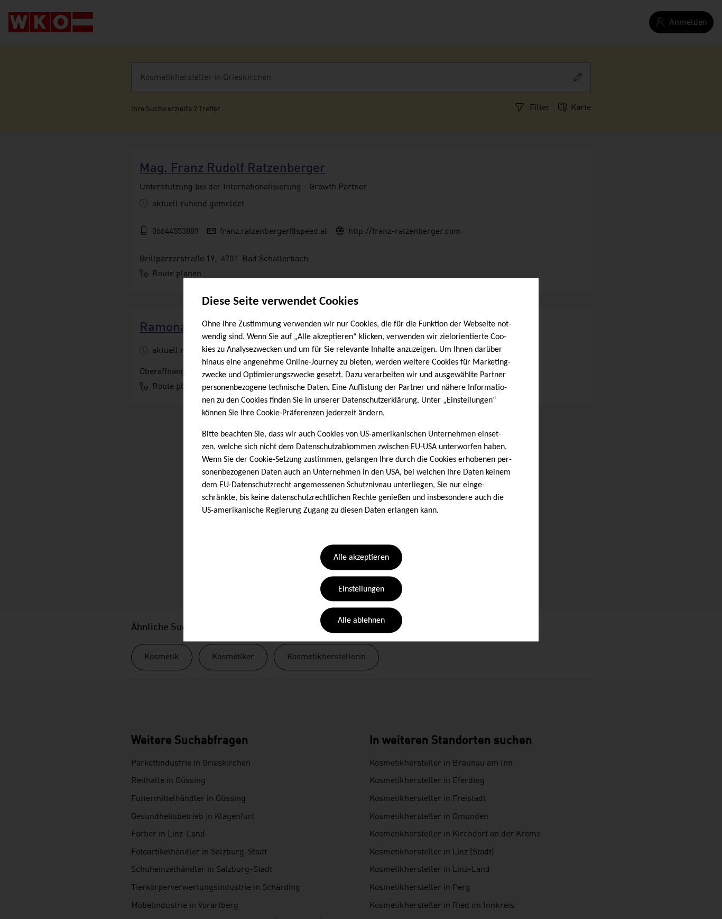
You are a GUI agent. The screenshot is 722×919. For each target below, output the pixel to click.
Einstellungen (361, 589)
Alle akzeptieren (361, 558)
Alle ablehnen (361, 621)
